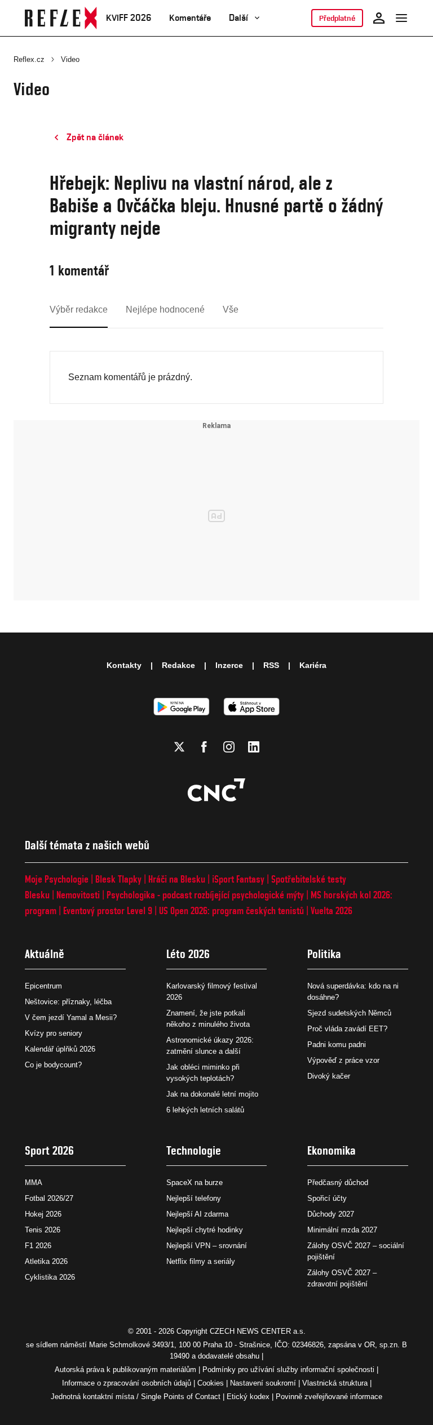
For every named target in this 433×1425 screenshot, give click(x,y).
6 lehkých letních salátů (205, 1110)
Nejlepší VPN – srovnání (206, 1245)
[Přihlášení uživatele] (379, 18)
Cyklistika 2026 (50, 1277)
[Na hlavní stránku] (61, 18)
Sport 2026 (49, 1150)
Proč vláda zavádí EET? (347, 1029)
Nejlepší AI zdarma (197, 1214)
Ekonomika (331, 1150)
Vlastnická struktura (335, 1383)
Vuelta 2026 (331, 910)
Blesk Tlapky (118, 879)
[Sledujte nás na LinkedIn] (254, 747)
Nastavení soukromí (263, 1383)
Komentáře (190, 17)
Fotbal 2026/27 (49, 1198)
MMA (33, 1182)
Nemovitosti (78, 895)
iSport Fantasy (238, 879)
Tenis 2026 (42, 1230)
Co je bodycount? (53, 1065)
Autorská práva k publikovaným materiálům (125, 1369)
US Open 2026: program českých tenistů (231, 910)
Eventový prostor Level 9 (107, 910)
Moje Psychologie (57, 879)
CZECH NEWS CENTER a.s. (258, 1331)
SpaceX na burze (194, 1182)
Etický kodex (248, 1396)
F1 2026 (38, 1245)
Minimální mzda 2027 (342, 1230)
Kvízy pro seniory (53, 1033)
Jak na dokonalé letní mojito (212, 1094)
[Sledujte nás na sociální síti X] (179, 747)
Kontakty (124, 665)
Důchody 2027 (330, 1214)
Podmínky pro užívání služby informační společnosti (288, 1369)
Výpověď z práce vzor (343, 1060)
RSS (271, 665)
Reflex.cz (29, 59)
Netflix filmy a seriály (200, 1261)
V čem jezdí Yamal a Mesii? (71, 1017)
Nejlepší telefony (193, 1198)
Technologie (193, 1150)
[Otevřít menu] (401, 18)
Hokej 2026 (43, 1214)
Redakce (178, 665)
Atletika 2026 (46, 1261)
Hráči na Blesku (176, 879)
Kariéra (312, 665)
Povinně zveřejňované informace (329, 1396)
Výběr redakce (79, 309)
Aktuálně (44, 954)
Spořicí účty (327, 1198)
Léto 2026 (188, 954)
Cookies (210, 1383)
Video (70, 59)
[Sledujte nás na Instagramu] (229, 747)
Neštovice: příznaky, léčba (68, 1002)
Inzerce (229, 665)
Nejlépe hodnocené (165, 309)
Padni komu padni (336, 1044)
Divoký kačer (328, 1076)
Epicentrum (43, 986)
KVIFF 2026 (128, 17)
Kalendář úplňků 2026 (60, 1049)
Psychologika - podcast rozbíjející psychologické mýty (205, 895)
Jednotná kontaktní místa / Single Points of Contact (135, 1396)
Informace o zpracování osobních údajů (126, 1383)
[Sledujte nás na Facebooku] (204, 747)
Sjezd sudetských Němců (349, 1013)
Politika (324, 954)
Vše (230, 309)
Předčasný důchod (337, 1182)
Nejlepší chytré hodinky (204, 1230)
